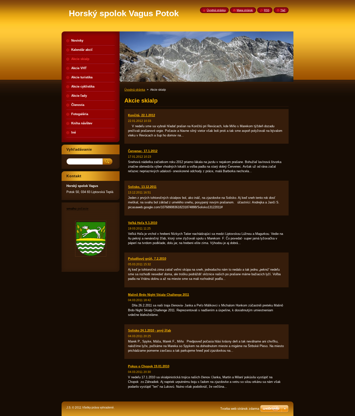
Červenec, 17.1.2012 (142, 151)
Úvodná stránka (134, 89)
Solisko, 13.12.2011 (142, 187)
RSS (266, 10)
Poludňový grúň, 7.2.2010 (147, 258)
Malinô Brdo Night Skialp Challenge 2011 (158, 295)
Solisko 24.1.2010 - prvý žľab (149, 330)
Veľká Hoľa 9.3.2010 (142, 223)
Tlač (282, 10)
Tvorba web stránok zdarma (239, 408)
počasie (77, 208)
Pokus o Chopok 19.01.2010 (148, 366)
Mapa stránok (245, 10)
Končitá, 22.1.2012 (141, 115)
